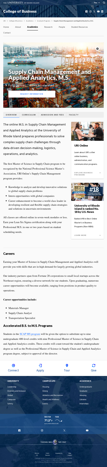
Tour (67, 370)
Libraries (83, 399)
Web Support (69, 454)
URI (4, 21)
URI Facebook (19, 430)
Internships (84, 403)
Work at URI (37, 454)
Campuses (11, 399)
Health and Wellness (51, 399)
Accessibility (58, 453)
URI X (64, 430)
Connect (13, 370)
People (62, 27)
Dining (45, 391)
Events (45, 403)
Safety (10, 403)
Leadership (11, 387)
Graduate (83, 391)
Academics (30, 21)
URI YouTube (87, 430)
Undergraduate (86, 387)
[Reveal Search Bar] (104, 2)
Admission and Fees (52, 114)
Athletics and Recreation (53, 395)
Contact (7, 32)
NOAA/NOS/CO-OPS (53, 424)
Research (48, 27)
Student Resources (79, 27)
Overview (11, 114)
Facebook (86, 11)
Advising (83, 395)
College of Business (20, 11)
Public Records (47, 454)
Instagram (90, 11)
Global (10, 395)
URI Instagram (42, 430)
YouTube (98, 11)
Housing (46, 387)
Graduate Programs (43, 21)
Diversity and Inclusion (16, 391)
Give (93, 370)
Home (6, 27)
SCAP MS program (30, 334)
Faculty (73, 114)
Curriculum (29, 114)
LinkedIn (102, 11)
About (18, 27)
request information (31, 94)
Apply (40, 370)
